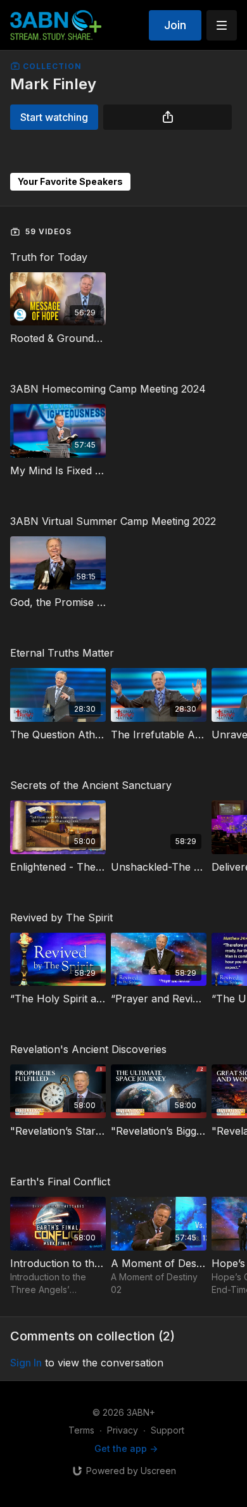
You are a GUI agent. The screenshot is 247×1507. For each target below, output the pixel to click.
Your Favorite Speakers (70, 181)
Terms (81, 1430)
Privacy (122, 1430)
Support (167, 1430)
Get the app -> (126, 1448)
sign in (26, 1362)
